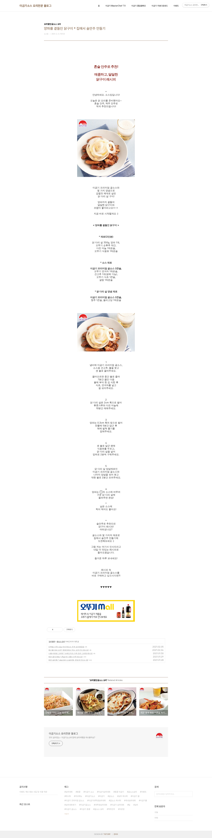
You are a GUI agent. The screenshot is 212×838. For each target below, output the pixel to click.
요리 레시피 (123, 796)
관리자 (116, 834)
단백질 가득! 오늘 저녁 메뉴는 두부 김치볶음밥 (66, 647)
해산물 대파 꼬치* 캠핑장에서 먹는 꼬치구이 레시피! (68, 650)
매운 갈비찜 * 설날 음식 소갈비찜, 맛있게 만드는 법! (68, 660)
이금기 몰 (135, 796)
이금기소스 (90, 796)
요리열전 (52, 641)
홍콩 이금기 (119, 792)
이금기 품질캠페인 (138, 6)
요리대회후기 (71, 805)
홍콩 (78, 792)
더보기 (66, 814)
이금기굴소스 (85, 805)
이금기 (102, 796)
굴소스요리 (132, 792)
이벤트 (176, 6)
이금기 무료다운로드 (160, 6)
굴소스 (111, 796)
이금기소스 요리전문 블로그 (35, 5)
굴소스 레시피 (115, 800)
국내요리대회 (130, 800)
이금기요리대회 (104, 792)
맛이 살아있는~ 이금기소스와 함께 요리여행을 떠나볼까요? (72, 737)
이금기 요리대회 (117, 805)
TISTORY (106, 834)
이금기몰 (143, 800)
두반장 (121, 809)
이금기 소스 (89, 792)
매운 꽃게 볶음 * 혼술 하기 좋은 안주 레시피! (65, 657)
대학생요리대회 (101, 805)
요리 (136, 805)
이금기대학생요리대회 (97, 800)
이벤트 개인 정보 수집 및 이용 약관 (33, 792)
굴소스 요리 (61, 641)
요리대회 (69, 792)
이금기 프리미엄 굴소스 (75, 800)
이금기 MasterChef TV (115, 6)
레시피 (68, 796)
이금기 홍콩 (85, 809)
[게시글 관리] (59, 629)
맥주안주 (111, 809)
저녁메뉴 (78, 796)
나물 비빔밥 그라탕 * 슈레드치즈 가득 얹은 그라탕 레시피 (70, 653)
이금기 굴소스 (71, 809)
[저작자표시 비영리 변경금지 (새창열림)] (79, 629)
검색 (189, 794)
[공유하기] (56, 629)
